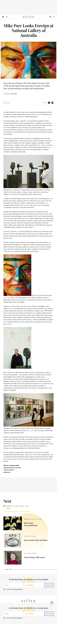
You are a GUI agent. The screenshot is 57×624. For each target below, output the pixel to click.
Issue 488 (38, 519)
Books (8, 508)
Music (27, 506)
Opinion (26, 519)
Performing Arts (9, 506)
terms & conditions (17, 589)
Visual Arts (6, 102)
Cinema (16, 506)
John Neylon (14, 93)
